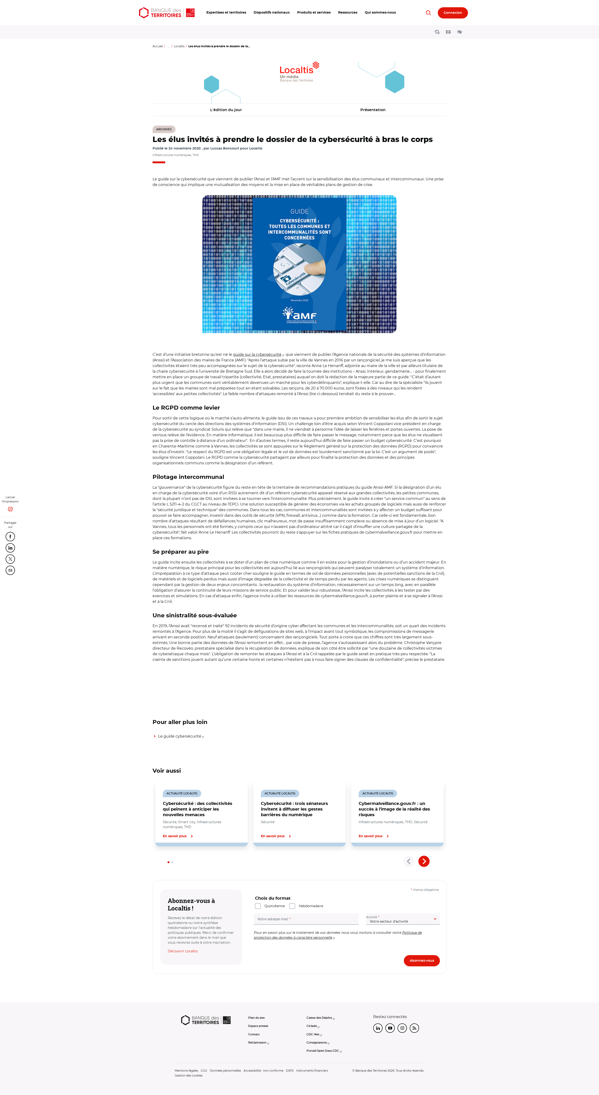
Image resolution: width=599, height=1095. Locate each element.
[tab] (168, 862)
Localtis (179, 46)
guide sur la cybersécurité (257, 354)
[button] (226, 12)
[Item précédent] (409, 861)
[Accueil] (167, 12)
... (168, 46)
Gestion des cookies (189, 1075)
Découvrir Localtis (183, 951)
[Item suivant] (424, 861)
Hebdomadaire (311, 906)
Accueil (158, 46)
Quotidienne (274, 906)
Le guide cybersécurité (179, 736)
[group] (299, 264)
